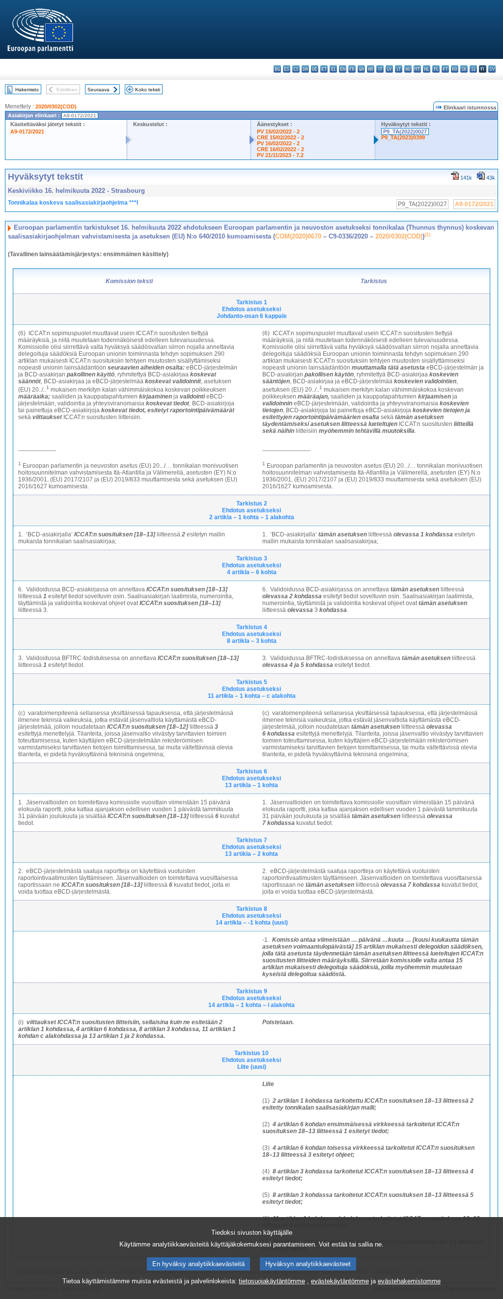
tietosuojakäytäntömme (272, 1281)
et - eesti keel (324, 69)
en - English (342, 69)
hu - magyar (408, 69)
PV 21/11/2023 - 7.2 (280, 155)
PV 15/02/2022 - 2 (278, 131)
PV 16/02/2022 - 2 (278, 143)
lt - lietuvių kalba (398, 69)
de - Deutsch (314, 69)
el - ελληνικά (333, 69)
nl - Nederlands (426, 69)
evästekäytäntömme (340, 1281)
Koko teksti (147, 89)
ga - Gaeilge (361, 69)
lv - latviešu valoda (389, 69)
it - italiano (380, 69)
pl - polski (436, 69)
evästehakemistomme (409, 1281)
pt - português (445, 69)
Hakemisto (27, 89)
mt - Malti (417, 69)
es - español (286, 69)
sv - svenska (492, 69)
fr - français (352, 69)
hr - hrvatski (370, 69)
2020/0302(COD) (56, 106)
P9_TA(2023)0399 (403, 137)
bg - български (277, 69)
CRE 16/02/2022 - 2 (280, 149)
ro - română (454, 69)
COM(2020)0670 (298, 236)
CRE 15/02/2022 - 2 (280, 137)
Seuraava (98, 89)
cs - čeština (296, 69)
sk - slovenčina (464, 69)
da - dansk (305, 69)
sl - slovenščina (473, 69)
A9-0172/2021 (27, 131)
